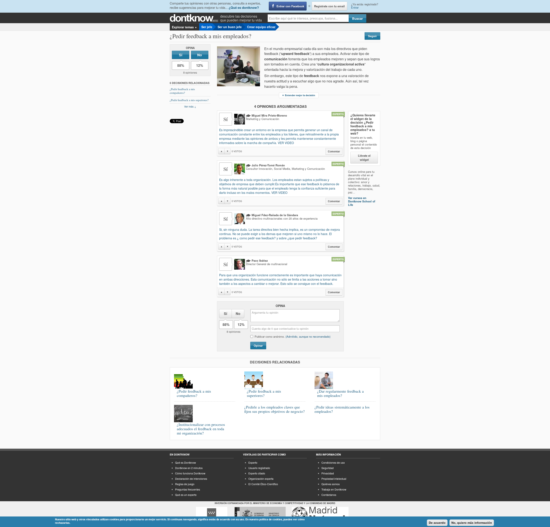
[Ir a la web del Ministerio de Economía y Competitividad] (260, 515)
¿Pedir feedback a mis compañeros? (182, 91)
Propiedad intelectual (333, 478)
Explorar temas (184, 27)
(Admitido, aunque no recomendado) (308, 336)
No (199, 54)
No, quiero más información (471, 522)
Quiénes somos (330, 484)
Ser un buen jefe (230, 27)
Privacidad (327, 473)
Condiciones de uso (333, 462)
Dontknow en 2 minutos (189, 468)
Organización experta (260, 478)
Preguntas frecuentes (187, 489)
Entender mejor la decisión (298, 95)
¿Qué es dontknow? (244, 7)
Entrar (355, 7)
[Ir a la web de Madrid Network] (320, 515)
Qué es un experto (186, 495)
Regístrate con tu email (329, 6)
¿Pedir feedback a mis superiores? (189, 100)
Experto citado (256, 473)
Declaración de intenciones (191, 478)
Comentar (334, 151)
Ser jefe (206, 27)
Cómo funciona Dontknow (190, 473)
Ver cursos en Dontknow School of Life (361, 201)
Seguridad (327, 468)
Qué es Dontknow (185, 462)
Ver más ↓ (190, 106)
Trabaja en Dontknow (333, 489)
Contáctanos (328, 495)
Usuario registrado (259, 468)
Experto (252, 462)
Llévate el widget (364, 157)
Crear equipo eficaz (261, 27)
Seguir (372, 36)
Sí (180, 54)
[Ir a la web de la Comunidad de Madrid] (211, 515)
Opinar (258, 345)
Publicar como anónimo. (292, 336)
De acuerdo (437, 522)
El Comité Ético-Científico (263, 484)
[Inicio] (195, 18)
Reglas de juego (184, 484)
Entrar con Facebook (290, 6)
